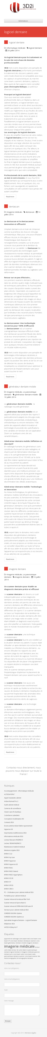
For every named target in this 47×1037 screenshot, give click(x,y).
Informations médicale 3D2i (13, 836)
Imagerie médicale (14, 212)
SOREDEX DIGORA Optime (13, 913)
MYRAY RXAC (8, 868)
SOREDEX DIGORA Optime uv (14, 917)
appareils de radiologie (11, 939)
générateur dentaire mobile (22, 386)
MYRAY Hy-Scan (9, 857)
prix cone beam (15, 954)
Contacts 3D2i (9, 822)
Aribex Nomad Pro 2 (11, 801)
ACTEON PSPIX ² (9, 794)
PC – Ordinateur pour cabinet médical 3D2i (19, 892)
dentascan (14, 206)
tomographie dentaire (26, 958)
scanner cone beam (25, 956)
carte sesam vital (24, 939)
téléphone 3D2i (9, 924)
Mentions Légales (30, 1033)
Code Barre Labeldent (11, 815)
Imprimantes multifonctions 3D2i (15, 833)
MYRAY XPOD (8, 885)
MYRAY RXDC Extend (11, 871)
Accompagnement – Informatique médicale (19, 791)
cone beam (33, 939)
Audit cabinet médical (11, 805)
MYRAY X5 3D (8, 878)
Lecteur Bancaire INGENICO (13, 840)
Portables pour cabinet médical (15, 896)
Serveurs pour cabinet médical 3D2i (16, 910)
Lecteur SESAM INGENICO (12, 843)
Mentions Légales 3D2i (12, 850)
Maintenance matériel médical (14, 847)
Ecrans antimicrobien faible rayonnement (18, 826)
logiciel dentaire (16, 42)
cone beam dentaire (16, 941)
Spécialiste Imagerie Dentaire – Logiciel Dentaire (20, 920)
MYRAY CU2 (8, 854)
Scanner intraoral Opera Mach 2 (15, 903)
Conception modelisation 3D (14, 819)
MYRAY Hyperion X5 (11, 864)
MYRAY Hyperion (10, 861)
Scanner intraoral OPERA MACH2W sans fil (18, 906)
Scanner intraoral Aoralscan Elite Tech (17, 899)
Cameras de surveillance (12, 808)
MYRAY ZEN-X (8, 889)
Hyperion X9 (8, 829)
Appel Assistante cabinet (12, 798)
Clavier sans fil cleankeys (12, 812)
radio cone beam (26, 954)
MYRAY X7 (7, 882)
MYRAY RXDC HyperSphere (13, 875)
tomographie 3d (13, 958)
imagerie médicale (19, 946)
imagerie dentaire (17, 569)
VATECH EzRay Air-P (10, 927)
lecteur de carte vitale (19, 950)
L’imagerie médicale (27, 952)
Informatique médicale (16, 48)
